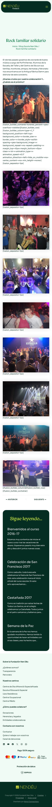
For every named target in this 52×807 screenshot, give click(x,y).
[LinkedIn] (4, 744)
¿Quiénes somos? (11, 667)
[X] (17, 744)
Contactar (7, 732)
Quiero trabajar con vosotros (16, 735)
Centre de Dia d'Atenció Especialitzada (20, 686)
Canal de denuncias (11, 739)
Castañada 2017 (19, 598)
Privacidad (20, 798)
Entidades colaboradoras (14, 720)
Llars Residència (10, 694)
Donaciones (8, 713)
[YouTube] (8, 744)
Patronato (7, 675)
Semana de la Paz (20, 626)
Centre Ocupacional (12, 697)
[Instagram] (22, 744)
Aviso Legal (32, 798)
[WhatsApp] (26, 744)
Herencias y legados (12, 716)
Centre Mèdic (9, 701)
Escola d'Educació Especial (15, 690)
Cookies (40, 795)
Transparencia (9, 671)
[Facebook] (13, 744)
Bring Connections (31, 802)
